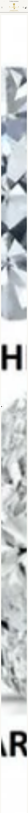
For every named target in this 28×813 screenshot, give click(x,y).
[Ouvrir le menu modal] (2, 7)
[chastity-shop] (14, 7)
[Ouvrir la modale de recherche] (23, 7)
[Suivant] (24, 1)
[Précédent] (4, 1)
